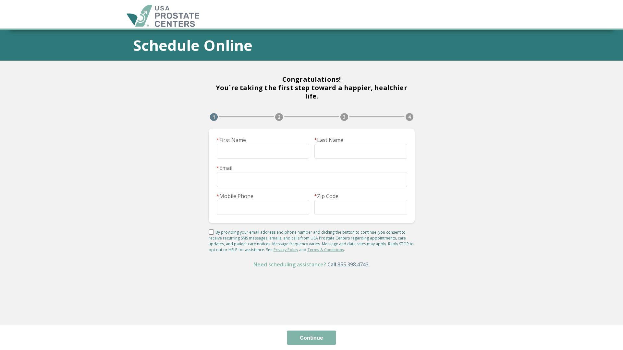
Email (224, 167)
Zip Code (326, 196)
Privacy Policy (286, 249)
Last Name (328, 140)
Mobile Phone (234, 196)
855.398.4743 (353, 264)
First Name (231, 140)
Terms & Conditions (325, 249)
